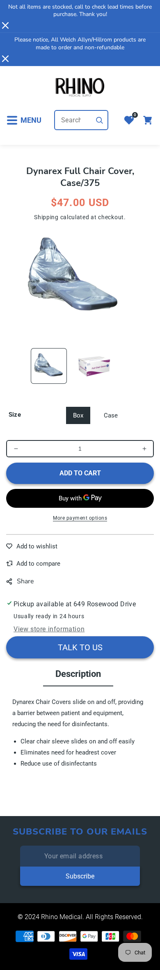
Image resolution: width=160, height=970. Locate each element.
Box (78, 415)
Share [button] (25, 581)
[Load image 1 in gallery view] (48, 366)
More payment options (80, 518)
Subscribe (80, 876)
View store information (49, 629)
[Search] (100, 120)
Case (111, 415)
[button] (23, 120)
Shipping (46, 217)
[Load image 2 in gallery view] (94, 366)
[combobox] (81, 120)
